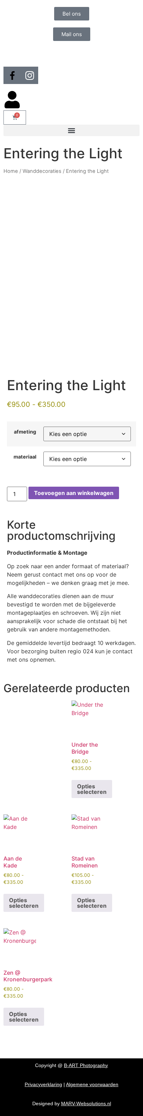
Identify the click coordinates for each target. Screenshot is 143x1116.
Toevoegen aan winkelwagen (73, 492)
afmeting (25, 431)
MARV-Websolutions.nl (86, 1103)
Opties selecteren (92, 789)
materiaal (25, 456)
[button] (71, 130)
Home (10, 171)
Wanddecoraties (42, 171)
